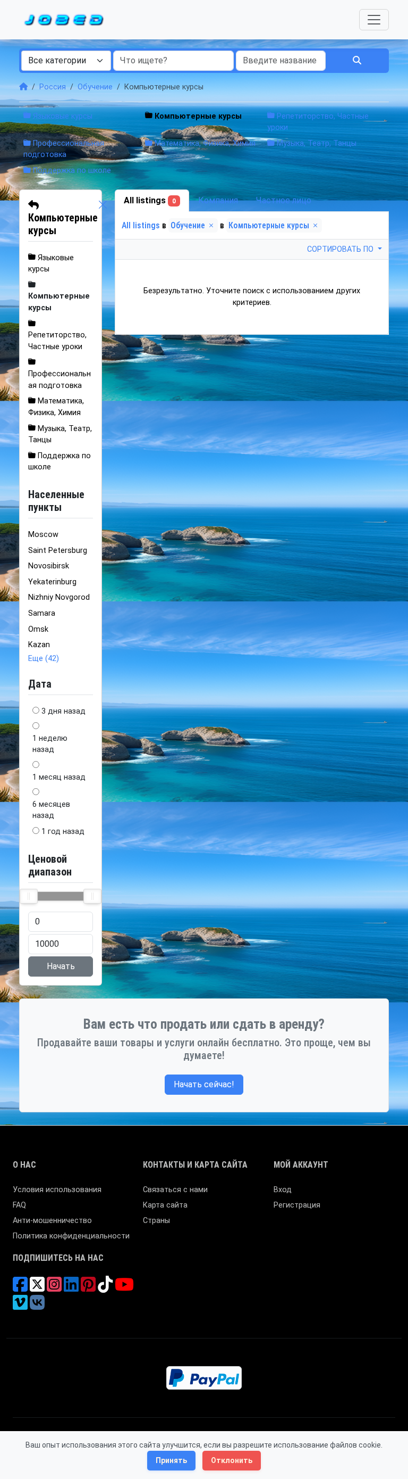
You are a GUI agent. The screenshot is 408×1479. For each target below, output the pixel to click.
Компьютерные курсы (63, 224)
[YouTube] (124, 1288)
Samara (41, 613)
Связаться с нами (175, 1189)
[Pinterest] (88, 1288)
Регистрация (297, 1205)
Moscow (43, 534)
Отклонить (231, 1460)
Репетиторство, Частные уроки (57, 340)
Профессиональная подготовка (59, 379)
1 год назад (62, 831)
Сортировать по (341, 249)
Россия (52, 87)
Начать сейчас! (204, 1084)
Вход (283, 1189)
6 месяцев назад (51, 810)
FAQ (19, 1205)
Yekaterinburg (52, 581)
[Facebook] (20, 1288)
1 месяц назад (59, 777)
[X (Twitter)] (37, 1288)
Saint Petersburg (57, 550)
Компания (218, 200)
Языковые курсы (61, 116)
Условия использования (57, 1189)
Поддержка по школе (71, 170)
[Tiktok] (105, 1288)
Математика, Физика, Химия (204, 143)
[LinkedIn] (71, 1288)
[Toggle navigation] (374, 19)
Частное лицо (283, 200)
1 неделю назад (49, 744)
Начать (61, 966)
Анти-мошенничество (52, 1220)
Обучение (95, 87)
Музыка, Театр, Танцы (315, 143)
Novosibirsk (48, 566)
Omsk (38, 629)
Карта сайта (165, 1205)
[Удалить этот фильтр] (103, 218)
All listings (150, 200)
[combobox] (66, 61)
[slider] (29, 896)
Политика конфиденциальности (71, 1236)
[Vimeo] (20, 1306)
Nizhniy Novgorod (59, 597)
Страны (156, 1220)
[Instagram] (54, 1288)
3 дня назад (63, 711)
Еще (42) (43, 658)
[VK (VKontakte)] (37, 1306)
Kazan (39, 644)
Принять (171, 1460)
